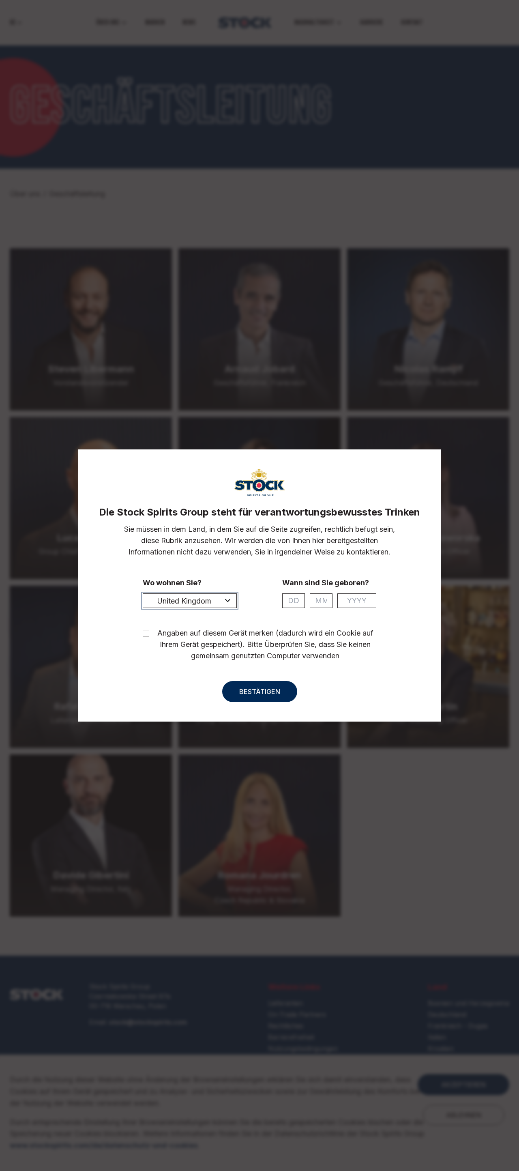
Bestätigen (259, 692)
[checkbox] (146, 633)
